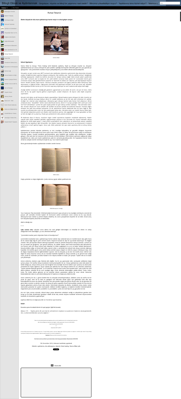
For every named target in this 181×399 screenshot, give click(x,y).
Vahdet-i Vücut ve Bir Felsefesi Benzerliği (15, 83)
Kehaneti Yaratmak (9, 24)
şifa (79, 346)
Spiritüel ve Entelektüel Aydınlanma (14, 28)
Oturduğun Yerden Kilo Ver (11, 117)
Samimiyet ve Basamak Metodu (13, 45)
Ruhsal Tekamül (9, 54)
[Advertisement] (101, 42)
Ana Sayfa (16, 8)
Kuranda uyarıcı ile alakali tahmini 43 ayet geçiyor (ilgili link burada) (41, 307)
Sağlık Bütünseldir (9, 41)
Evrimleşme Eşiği (9, 20)
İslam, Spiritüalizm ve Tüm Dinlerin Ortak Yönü (16, 49)
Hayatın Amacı (8, 92)
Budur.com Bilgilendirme (11, 109)
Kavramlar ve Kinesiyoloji (11, 66)
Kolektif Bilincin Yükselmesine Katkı (14, 113)
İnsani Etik (7, 58)
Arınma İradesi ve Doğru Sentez (13, 75)
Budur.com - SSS (9, 100)
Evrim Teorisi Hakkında (10, 105)
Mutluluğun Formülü (10, 11)
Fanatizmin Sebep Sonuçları (12, 62)
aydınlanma (41, 346)
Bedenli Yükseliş (9, 16)
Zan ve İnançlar (9, 88)
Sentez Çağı (8, 71)
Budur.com (45, 322)
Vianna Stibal (73, 346)
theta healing (65, 346)
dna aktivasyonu (50, 346)
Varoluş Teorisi (8, 96)
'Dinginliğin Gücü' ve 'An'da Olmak (13, 32)
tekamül (58, 346)
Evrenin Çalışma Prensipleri (12, 79)
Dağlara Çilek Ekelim (10, 37)
